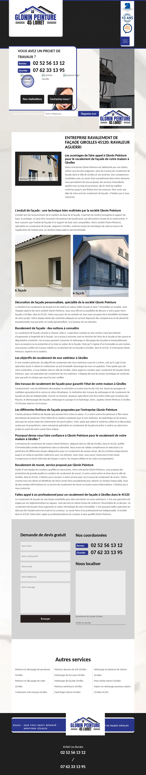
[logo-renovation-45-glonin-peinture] (87, 724)
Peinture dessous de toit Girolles (70, 669)
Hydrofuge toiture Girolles (67, 692)
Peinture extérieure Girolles (68, 686)
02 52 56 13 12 (106, 545)
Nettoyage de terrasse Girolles (69, 675)
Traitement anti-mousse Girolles (31, 692)
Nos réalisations (32, 99)
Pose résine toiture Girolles (107, 681)
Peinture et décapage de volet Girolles (30, 684)
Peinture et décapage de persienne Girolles (32, 672)
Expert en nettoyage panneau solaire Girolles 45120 (112, 689)
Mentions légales (36, 729)
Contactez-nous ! (60, 99)
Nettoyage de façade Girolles (68, 681)
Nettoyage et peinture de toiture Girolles (110, 672)
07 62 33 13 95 (106, 552)
